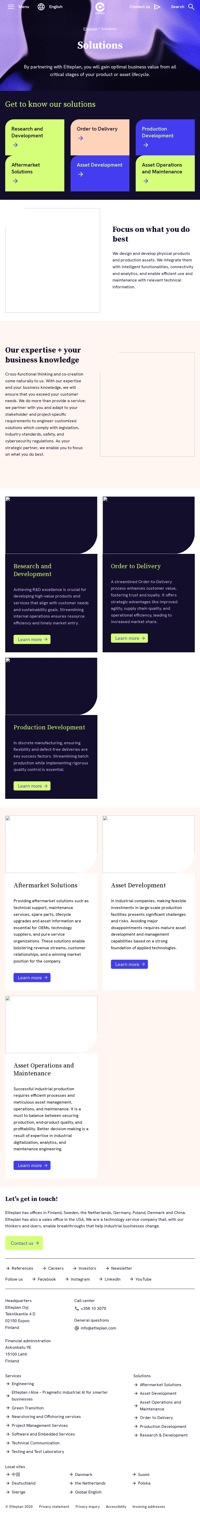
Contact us (22, 1243)
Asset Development (99, 164)
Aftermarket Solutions (25, 168)
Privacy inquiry (88, 1506)
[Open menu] (11, 7)
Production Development (157, 132)
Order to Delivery (97, 128)
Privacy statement (54, 1506)
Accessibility (116, 1506)
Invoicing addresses (149, 1506)
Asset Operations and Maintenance (162, 168)
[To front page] (100, 7)
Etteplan (90, 28)
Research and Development (27, 132)
